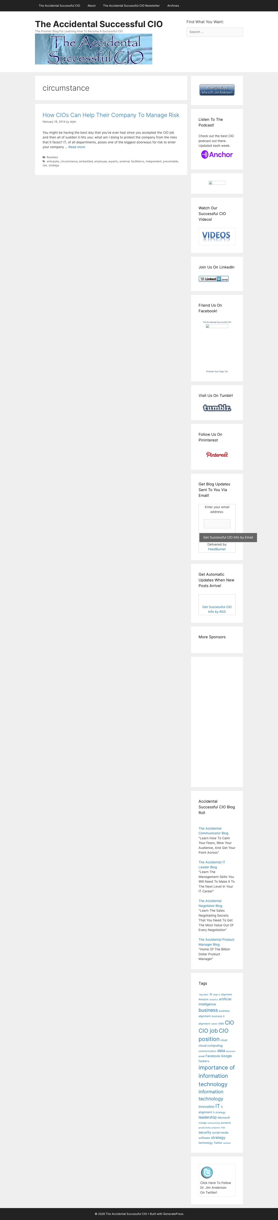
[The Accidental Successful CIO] (217, 327)
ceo (221, 1023)
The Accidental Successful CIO (59, 5)
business (208, 1010)
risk (45, 165)
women (227, 1143)
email (202, 1056)
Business (52, 157)
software (204, 1138)
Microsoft (224, 1117)
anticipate (53, 161)
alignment (226, 994)
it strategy (219, 1112)
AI (211, 994)
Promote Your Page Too (217, 371)
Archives (173, 5)
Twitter (218, 1142)
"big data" (204, 994)
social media (220, 1132)
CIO (229, 1022)
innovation (206, 1107)
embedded (86, 161)
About (92, 5)
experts (113, 161)
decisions (230, 1051)
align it (216, 994)
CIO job (208, 1030)
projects (216, 1127)
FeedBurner (217, 549)
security (205, 1132)
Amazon (203, 999)
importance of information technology (217, 1075)
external (125, 161)
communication (207, 1051)
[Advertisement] (210, 721)
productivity (205, 1127)
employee (100, 161)
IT (217, 1106)
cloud (224, 1040)
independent (154, 161)
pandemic (226, 1122)
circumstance (69, 161)
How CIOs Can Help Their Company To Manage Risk (111, 114)
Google (226, 1056)
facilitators (137, 161)
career (214, 1023)
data (221, 1050)
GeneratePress (173, 1214)
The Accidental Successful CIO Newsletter (131, 5)
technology (206, 1142)
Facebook (213, 1056)
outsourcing (213, 1123)
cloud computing (211, 1045)
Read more (76, 147)
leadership (208, 1117)
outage (203, 1122)
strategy (54, 165)
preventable (170, 161)
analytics (213, 999)
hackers (204, 1061)
